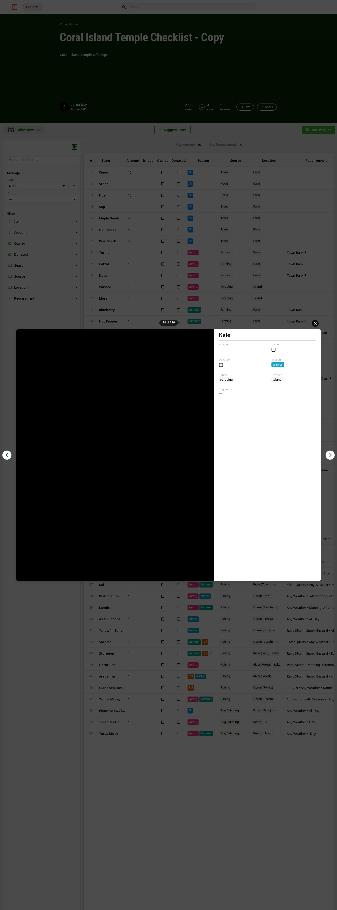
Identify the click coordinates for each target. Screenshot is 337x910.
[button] (6, 455)
